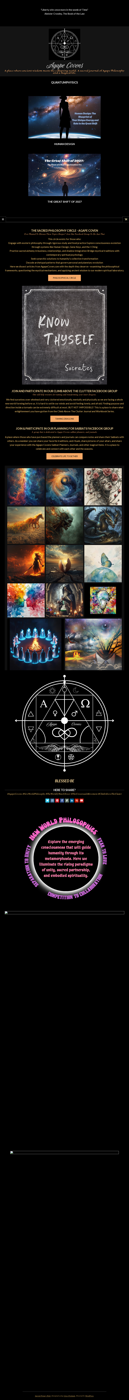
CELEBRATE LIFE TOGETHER (64, 456)
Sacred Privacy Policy (43, 1396)
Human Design (64, 144)
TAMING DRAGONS (64, 419)
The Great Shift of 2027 (65, 201)
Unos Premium (69, 1396)
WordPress (89, 1396)
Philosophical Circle (64, 278)
